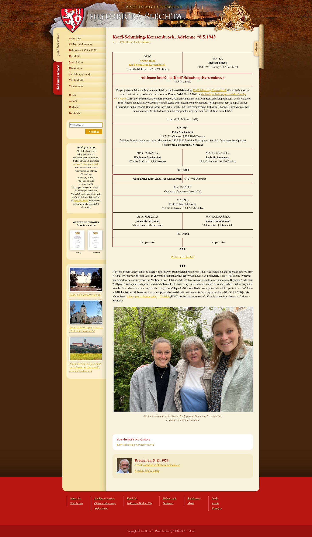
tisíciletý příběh (81, 200)
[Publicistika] (57, 44)
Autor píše (75, 38)
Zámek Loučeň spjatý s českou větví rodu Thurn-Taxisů (85, 329)
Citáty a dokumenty (81, 44)
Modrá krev (76, 62)
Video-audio (76, 86)
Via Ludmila (76, 80)
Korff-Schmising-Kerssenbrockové (135, 444)
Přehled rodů (169, 498)
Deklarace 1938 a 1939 (83, 50)
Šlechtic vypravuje (80, 74)
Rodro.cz (74, 107)
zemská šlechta (80, 164)
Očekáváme (76, 68)
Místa (191, 503)
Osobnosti (144, 42)
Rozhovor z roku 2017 (182, 257)
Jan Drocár (146, 531)
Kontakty (74, 113)
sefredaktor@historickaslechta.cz (161, 465)
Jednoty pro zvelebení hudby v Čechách (147, 296)
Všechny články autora (147, 471)
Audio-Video (101, 508)
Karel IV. (74, 56)
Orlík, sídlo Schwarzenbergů (84, 294)
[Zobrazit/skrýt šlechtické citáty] (257, 38)
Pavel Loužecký (164, 531)
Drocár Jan (132, 42)
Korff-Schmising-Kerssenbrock (209, 90)
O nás (72, 95)
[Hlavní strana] (135, 10)
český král (93, 164)
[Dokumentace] (57, 77)
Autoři (73, 101)
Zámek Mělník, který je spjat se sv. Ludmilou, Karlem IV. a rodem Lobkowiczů (85, 367)
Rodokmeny (194, 498)
